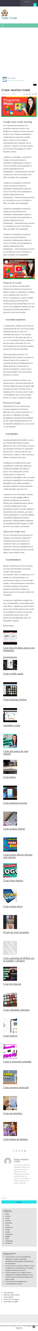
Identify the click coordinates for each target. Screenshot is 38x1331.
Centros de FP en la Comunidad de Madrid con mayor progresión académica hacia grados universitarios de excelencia (19, 1260)
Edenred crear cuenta (12, 1295)
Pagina (7, 1236)
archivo (20, 497)
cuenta (20, 149)
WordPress (13, 1326)
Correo (8, 1216)
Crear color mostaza (11, 1299)
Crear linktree (9, 1293)
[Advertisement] (19, 49)
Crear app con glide (11, 1302)
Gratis (7, 1232)
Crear (13, 94)
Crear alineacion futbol (13, 1284)
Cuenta (8, 1221)
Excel (7, 1225)
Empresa (8, 1223)
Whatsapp (9, 1241)
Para (7, 1239)
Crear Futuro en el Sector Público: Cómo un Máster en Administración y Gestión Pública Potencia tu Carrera (19, 1268)
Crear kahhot (8, 1297)
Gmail (7, 1230)
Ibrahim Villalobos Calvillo (21, 1160)
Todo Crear (9, 18)
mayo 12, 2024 (6, 94)
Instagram (9, 1234)
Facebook (9, 1227)
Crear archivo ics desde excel (16, 80)
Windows (8, 1243)
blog (7, 1214)
